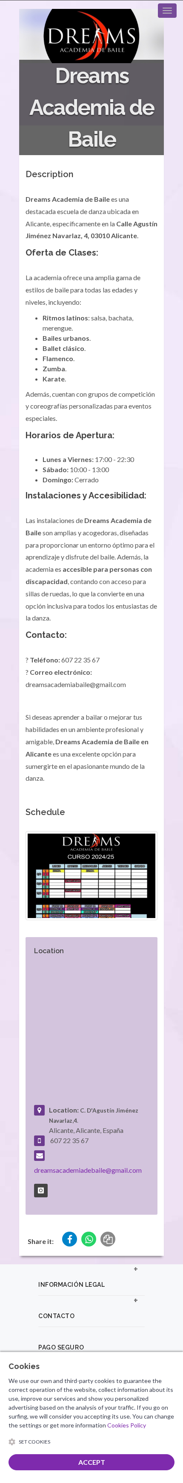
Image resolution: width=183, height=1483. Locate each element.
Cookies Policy (126, 1425)
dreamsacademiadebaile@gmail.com (88, 1170)
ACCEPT (91, 1462)
